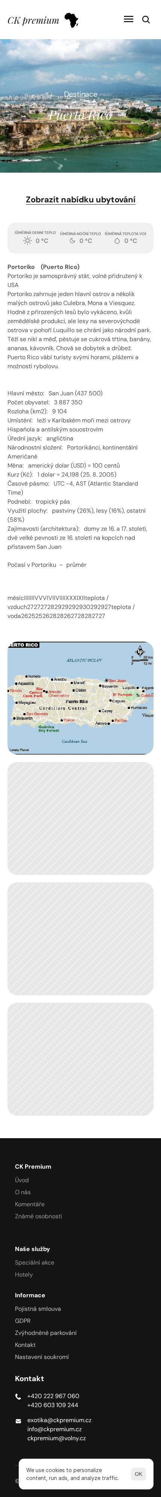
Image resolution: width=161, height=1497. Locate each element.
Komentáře (30, 1204)
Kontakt (25, 1345)
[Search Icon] (146, 19)
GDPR (23, 1321)
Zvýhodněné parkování (46, 1333)
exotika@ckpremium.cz (59, 1420)
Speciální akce (34, 1262)
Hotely (24, 1274)
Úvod (22, 1180)
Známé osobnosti (38, 1216)
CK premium (33, 20)
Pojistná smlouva (38, 1309)
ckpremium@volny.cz (56, 1438)
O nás (23, 1192)
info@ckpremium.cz (54, 1429)
